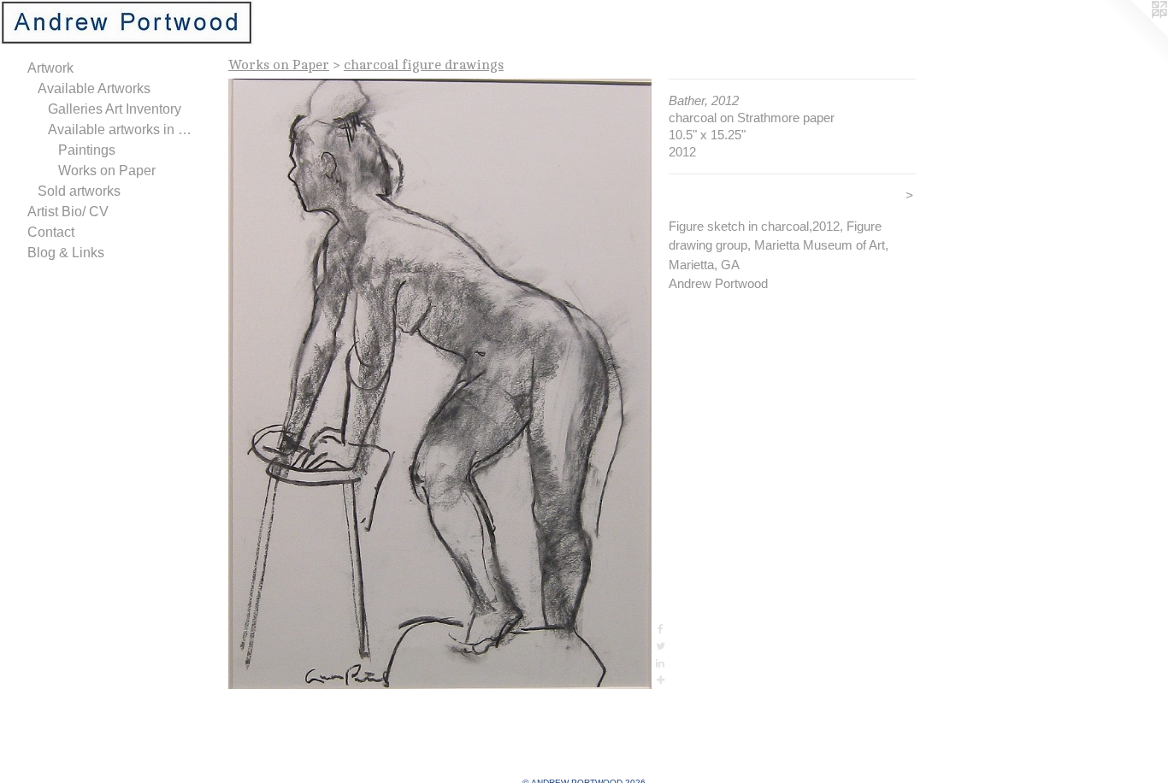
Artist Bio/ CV (68, 211)
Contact (50, 232)
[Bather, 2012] (440, 384)
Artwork (50, 68)
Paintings (86, 150)
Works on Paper (107, 170)
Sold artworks (79, 191)
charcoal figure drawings (424, 65)
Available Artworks (94, 88)
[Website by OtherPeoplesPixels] (1134, 34)
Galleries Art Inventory (114, 109)
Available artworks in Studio (123, 129)
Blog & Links (65, 252)
